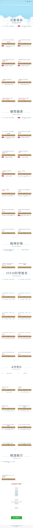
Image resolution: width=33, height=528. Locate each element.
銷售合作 (16, 495)
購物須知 (16, 491)
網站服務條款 (16, 494)
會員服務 (16, 493)
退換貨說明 (16, 492)
